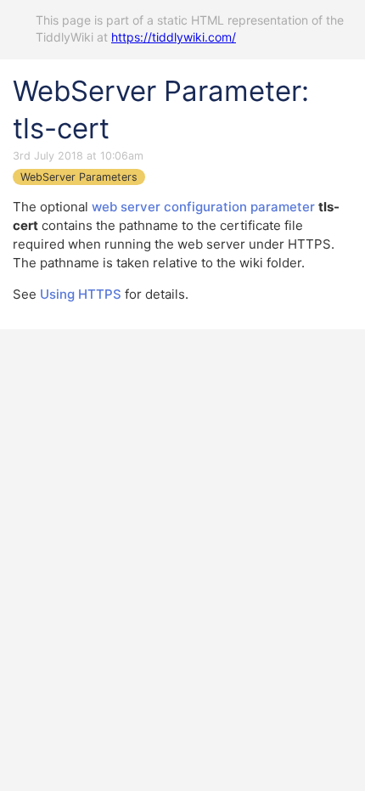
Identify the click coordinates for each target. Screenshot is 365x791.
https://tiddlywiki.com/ (173, 37)
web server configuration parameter (203, 207)
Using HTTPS (80, 294)
